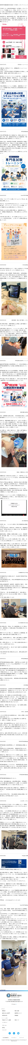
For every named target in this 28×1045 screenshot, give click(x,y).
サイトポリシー (14, 1037)
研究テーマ (17, 1020)
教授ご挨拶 (17, 1010)
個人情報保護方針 (6, 1037)
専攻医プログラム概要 (6, 1020)
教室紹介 (4, 1010)
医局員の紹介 (4, 1015)
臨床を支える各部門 (6, 1013)
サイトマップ (21, 1037)
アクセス (13, 1004)
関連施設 (16, 1015)
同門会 (3, 1027)
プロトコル (4, 1025)
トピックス (4, 1029)
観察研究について (18, 1013)
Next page (3, 989)
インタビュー (4, 1022)
